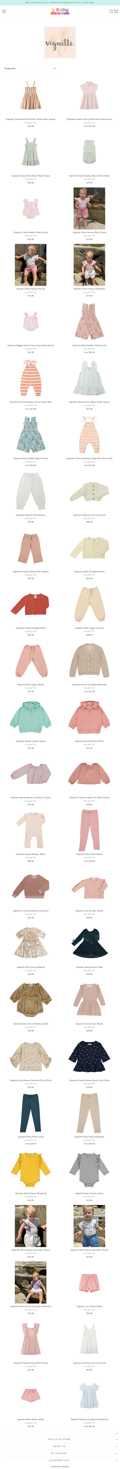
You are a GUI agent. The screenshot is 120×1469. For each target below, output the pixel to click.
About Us (59, 1446)
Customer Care (59, 1460)
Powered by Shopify (60, 1466)
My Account (59, 1453)
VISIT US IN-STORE (59, 1439)
